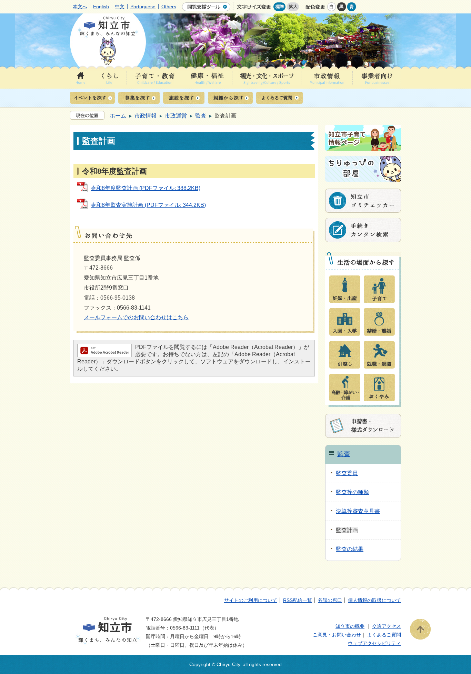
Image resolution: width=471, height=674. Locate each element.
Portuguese (143, 6)
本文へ (80, 6)
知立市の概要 (349, 626)
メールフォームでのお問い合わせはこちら (136, 317)
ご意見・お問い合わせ (337, 634)
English (101, 6)
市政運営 (176, 116)
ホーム (118, 116)
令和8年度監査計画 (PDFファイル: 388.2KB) (145, 188)
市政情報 (145, 116)
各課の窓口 (330, 600)
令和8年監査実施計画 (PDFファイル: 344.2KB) (148, 205)
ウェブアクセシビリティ (374, 643)
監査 (200, 116)
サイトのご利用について (250, 600)
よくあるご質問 (384, 634)
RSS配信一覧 (297, 600)
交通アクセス (386, 626)
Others (168, 6)
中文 (119, 6)
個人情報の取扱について (374, 600)
